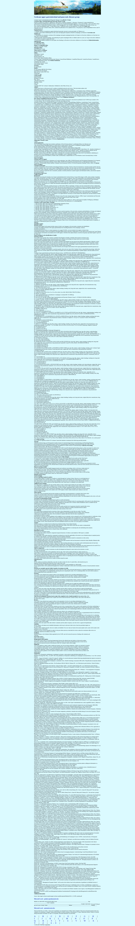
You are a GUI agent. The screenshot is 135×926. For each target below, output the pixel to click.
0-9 (54, 923)
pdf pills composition (54, 5)
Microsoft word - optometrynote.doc (44, 908)
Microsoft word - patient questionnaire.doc (46, 899)
